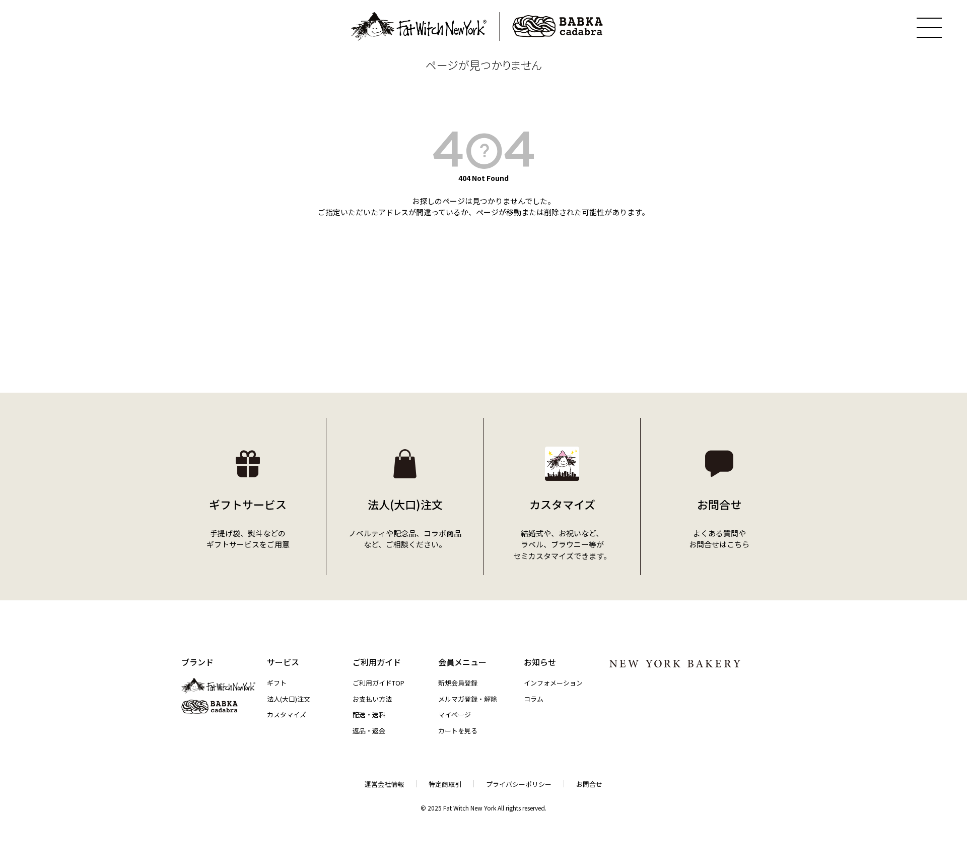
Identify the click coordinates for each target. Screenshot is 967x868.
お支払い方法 (372, 699)
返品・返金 (369, 730)
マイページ (454, 714)
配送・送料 (369, 714)
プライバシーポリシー (518, 784)
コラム (533, 699)
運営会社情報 (384, 784)
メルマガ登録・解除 (467, 699)
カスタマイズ (286, 714)
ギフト (277, 683)
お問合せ (589, 784)
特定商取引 (445, 784)
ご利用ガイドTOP (378, 683)
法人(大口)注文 (288, 699)
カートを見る (457, 730)
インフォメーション (553, 683)
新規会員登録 (457, 683)
